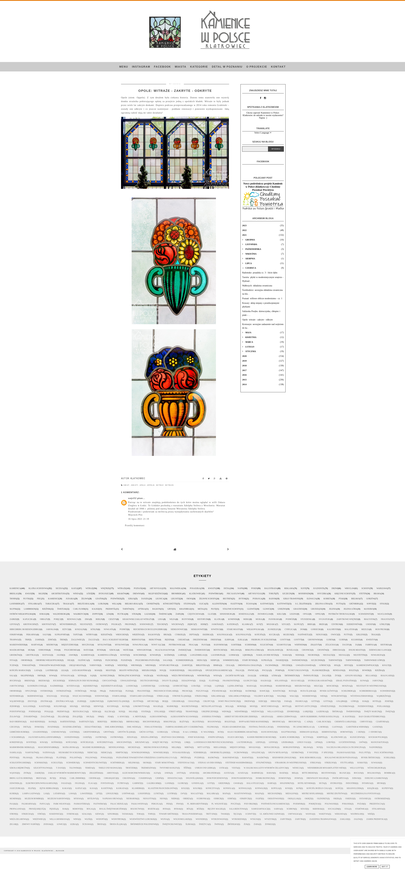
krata (84, 706)
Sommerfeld (229, 660)
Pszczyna (201, 691)
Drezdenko (199, 640)
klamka (246, 624)
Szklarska (217, 696)
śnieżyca (204, 824)
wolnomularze (181, 819)
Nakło (286, 655)
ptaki (341, 599)
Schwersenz (386, 691)
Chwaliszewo (127, 681)
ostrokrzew (381, 799)
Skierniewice (34, 696)
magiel (157, 706)
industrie (351, 783)
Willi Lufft (355, 768)
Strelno (314, 763)
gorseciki (316, 629)
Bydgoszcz (104, 594)
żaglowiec (76, 640)
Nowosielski (159, 752)
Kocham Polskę (377, 737)
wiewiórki (240, 711)
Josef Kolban (195, 737)
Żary (178, 614)
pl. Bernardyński (196, 804)
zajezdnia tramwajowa (321, 819)
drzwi (335, 588)
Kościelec (86, 742)
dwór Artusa (339, 778)
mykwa (77, 799)
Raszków (261, 758)
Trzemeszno (147, 768)
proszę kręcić (36, 809)
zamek (38, 640)
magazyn (196, 793)
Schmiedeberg (183, 660)
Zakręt (38, 773)
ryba (165, 809)
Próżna (184, 758)
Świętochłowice (171, 824)
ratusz (87, 650)
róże (199, 809)
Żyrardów (29, 717)
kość (338, 788)
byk (62, 778)
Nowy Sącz (157, 645)
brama (377, 594)
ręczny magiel (215, 809)
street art (174, 711)
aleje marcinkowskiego (135, 773)
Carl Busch (323, 722)
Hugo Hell (296, 681)
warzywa (324, 814)
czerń (158, 778)
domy (298, 778)
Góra (174, 732)
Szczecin (286, 594)
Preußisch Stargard (165, 691)
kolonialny (242, 635)
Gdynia (13, 624)
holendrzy (286, 783)
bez (164, 701)
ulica (202, 604)
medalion (291, 793)
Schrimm (249, 645)
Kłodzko (368, 609)
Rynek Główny (327, 691)
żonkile (269, 824)
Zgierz (80, 701)
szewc (98, 814)
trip (27, 640)
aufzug (228, 773)
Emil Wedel (133, 727)
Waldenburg (59, 614)
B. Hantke (348, 717)
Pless (128, 691)
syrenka (71, 814)
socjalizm (333, 809)
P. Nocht (311, 752)
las (45, 793)
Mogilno (253, 747)
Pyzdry (198, 758)
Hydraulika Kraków (319, 681)
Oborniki (14, 691)
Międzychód (236, 747)
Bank (51, 722)
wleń (87, 819)
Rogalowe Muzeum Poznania (340, 758)
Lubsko (233, 655)
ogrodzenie (176, 670)
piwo (178, 804)
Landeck (130, 686)
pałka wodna (138, 804)
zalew (357, 819)
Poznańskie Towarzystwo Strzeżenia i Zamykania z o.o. (145, 758)
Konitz (124, 655)
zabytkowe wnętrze (347, 619)
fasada (65, 783)
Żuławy (14, 717)
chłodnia (128, 778)
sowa (52, 676)
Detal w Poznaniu (227, 66)
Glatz (211, 614)
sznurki (112, 814)
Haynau (46, 655)
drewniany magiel (316, 778)
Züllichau (330, 645)
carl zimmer (76, 778)
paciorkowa (345, 706)
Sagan (166, 660)
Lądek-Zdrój (234, 686)
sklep (41, 594)
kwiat (127, 485)
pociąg (265, 670)
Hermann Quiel (308, 732)
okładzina (193, 670)
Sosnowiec (145, 624)
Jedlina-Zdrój (148, 737)
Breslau (14, 594)
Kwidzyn (370, 640)
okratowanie (275, 799)
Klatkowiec (195, 594)
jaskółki (216, 624)
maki (97, 670)
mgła (228, 706)
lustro (171, 793)
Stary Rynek (248, 660)
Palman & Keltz (345, 752)
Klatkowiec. (337, 737)
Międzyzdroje (68, 645)
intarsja (366, 783)
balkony (153, 635)
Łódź (89, 594)
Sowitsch (216, 629)
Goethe (73, 732)
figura (78, 783)
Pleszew (125, 660)
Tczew (13, 665)
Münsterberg (67, 624)
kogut (385, 665)
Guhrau (161, 732)
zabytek (284, 819)
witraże (169, 485)
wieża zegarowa (18, 819)
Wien (322, 696)
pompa (278, 670)
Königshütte (170, 604)
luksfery (143, 793)
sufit (303, 588)
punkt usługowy (297, 670)
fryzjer (286, 665)
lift (98, 793)
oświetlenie (327, 706)
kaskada (121, 788)
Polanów (74, 758)
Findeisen (282, 727)
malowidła (176, 588)
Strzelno (329, 763)
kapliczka (28, 619)
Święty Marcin (372, 711)
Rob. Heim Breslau (309, 758)
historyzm (202, 619)
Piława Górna (43, 758)
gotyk (326, 701)
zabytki (299, 819)
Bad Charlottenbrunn (371, 717)
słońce (297, 624)
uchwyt (249, 814)
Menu (123, 66)
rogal (90, 809)
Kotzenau (72, 686)
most (252, 706)
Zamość (186, 665)
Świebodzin (352, 711)
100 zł (89, 717)
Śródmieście (291, 676)
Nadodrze (374, 747)
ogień (259, 799)
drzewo (248, 701)
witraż (160, 485)
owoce (334, 635)
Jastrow (99, 737)
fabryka (369, 645)
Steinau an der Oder (208, 763)
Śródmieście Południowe (143, 824)
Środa (100, 824)
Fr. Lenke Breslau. (302, 727)
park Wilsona (60, 804)
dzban (355, 778)
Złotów (137, 701)
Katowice (265, 604)
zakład (344, 819)
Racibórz (235, 691)
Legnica (160, 599)
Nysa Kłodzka (179, 752)
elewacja (312, 599)
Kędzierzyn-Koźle (110, 686)
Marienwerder (17, 645)
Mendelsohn (115, 747)
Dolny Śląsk (169, 681)
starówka (360, 809)
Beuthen (227, 599)
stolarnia (377, 809)
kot (259, 624)
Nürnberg (198, 752)
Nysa (12, 660)
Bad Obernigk (17, 722)
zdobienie (292, 711)
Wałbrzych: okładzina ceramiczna (257, 285)
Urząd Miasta (76, 665)
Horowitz (345, 732)
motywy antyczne (305, 706)
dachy (345, 645)
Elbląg (241, 640)
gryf (169, 609)
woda (216, 676)
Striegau (161, 696)
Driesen (215, 640)
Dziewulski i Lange (379, 650)
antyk (180, 773)
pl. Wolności (218, 804)
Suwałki (375, 763)
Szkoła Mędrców (19, 768)
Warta (108, 665)
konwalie (260, 788)
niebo (174, 799)
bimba (216, 665)
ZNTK (26, 773)
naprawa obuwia (111, 799)
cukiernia (144, 778)
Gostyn (284, 640)
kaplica (79, 788)
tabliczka (50, 604)
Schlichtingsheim (19, 763)
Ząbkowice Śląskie (117, 701)
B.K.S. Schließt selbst (114, 640)
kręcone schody (343, 594)
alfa (156, 773)
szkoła (113, 650)
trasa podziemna (191, 814)
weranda (340, 814)
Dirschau (338, 650)
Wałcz (293, 696)
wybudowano (218, 819)
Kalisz (95, 609)
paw (56, 650)
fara (286, 701)
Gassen (376, 727)
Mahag (250, 686)
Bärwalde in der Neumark (82, 681)
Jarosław (51, 629)
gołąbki (340, 701)
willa (115, 604)
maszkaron (16, 650)
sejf (121, 711)
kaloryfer (333, 629)
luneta (157, 793)
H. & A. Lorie (189, 732)
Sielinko (132, 763)
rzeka (95, 711)
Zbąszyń (315, 645)
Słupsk (13, 609)
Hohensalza (245, 614)
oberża (187, 799)
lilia (63, 670)
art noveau (156, 588)
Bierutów (154, 640)
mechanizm (274, 793)
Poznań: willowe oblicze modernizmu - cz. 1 (262, 298)
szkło (131, 599)
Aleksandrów (157, 717)
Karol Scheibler (288, 737)
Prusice (186, 691)
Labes (181, 655)
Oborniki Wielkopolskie (48, 660)
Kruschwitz (123, 742)
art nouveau (255, 594)
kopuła (275, 788)
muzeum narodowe (57, 799)
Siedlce (201, 660)
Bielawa (235, 650)
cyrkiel (179, 635)
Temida (89, 768)
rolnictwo (136, 809)
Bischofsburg (150, 722)
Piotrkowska (176, 645)
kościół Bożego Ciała (318, 788)
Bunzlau (291, 650)
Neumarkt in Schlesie (70, 752)
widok (225, 711)
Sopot (370, 604)
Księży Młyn (159, 742)
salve (46, 635)
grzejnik (222, 783)
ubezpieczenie (209, 711)
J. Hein (359, 732)
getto (314, 701)
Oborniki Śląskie (219, 752)
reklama (289, 588)
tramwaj (14, 640)
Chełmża (182, 640)
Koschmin (139, 655)
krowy (97, 706)
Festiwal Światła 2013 (260, 727)
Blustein (197, 722)
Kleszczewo (356, 737)
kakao (65, 788)
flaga (91, 783)
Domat (38, 727)
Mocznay (87, 645)
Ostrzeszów (62, 691)
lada (37, 670)
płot (213, 609)
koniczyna (211, 788)
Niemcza (105, 752)
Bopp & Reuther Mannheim (252, 722)
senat (304, 809)
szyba (81, 676)
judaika (70, 599)
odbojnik (43, 650)
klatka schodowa (38, 588)
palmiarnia (28, 804)
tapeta (76, 635)
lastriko (50, 670)
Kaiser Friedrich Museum (260, 737)
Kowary (154, 655)
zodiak (47, 824)
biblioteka (201, 665)
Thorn (13, 599)
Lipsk (317, 742)
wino (76, 819)
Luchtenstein (346, 742)
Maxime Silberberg (93, 747)
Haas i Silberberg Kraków (241, 732)
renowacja (73, 619)
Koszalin (80, 629)
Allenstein (218, 604)
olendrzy (322, 799)
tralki (374, 635)
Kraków (121, 594)
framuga (300, 701)
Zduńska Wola (63, 701)
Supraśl (265, 660)
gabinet (136, 783)
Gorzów (370, 599)
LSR (186, 742)
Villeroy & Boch (262, 696)
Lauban (163, 686)
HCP (219, 732)
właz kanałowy (163, 650)
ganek (168, 783)
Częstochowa (195, 614)
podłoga (257, 599)
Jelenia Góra (350, 609)
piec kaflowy (234, 594)
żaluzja (92, 640)
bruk (166, 635)
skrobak (317, 809)
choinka (93, 778)
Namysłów (31, 752)
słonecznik (106, 676)
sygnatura (325, 619)
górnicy (323, 665)
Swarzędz (281, 660)
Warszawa (382, 588)
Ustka (222, 768)
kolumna (59, 706)
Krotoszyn (48, 624)
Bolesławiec (274, 650)
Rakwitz (246, 758)
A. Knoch (122, 717)
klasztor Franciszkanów (161, 788)
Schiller (388, 758)
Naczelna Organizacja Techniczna (345, 747)
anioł (168, 773)
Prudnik (129, 624)
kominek (232, 619)
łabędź (307, 711)
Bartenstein (66, 722)
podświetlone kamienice (274, 804)
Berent (101, 722)
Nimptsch (120, 752)
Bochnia (14, 681)
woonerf (200, 819)
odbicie (217, 799)
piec (39, 599)
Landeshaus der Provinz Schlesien (212, 742)
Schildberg (347, 691)
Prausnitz (142, 691)
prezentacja (376, 804)
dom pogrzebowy (240, 778)
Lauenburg (217, 655)
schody (365, 588)
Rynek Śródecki (369, 758)
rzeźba (378, 670)
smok (40, 676)
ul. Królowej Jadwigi (271, 814)
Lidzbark (286, 742)
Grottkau (31, 655)
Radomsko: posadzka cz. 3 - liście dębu (259, 272)
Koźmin (168, 655)
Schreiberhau (366, 691)
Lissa (160, 619)
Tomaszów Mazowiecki (51, 665)
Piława (26, 758)
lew (108, 614)
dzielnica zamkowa (375, 778)
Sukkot (361, 763)
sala (12, 676)
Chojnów (322, 650)
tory (150, 814)
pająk (13, 804)
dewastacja (174, 778)
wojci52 (132, 498)
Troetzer (130, 768)
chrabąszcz (110, 778)
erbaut (274, 701)
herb (203, 624)
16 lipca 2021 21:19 (138, 519)
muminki (14, 799)
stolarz (158, 711)
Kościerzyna (104, 742)
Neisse (298, 655)
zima (87, 619)
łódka (275, 676)
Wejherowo (308, 696)
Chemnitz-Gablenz (344, 722)
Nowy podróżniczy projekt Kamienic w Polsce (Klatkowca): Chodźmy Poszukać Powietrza (263, 186)
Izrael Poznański (345, 681)
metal (201, 609)
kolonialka (223, 635)
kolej (184, 788)
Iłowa (363, 681)
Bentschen (219, 650)
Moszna (346, 686)
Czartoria (381, 722)
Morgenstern (290, 747)
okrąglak (293, 799)
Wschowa (176, 624)
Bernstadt (137, 640)
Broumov (294, 722)
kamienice (53, 599)
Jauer (60, 655)
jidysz (347, 665)
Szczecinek (317, 660)
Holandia (280, 681)
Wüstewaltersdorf (360, 696)
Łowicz (60, 824)
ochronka (202, 799)
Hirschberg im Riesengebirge (25, 629)
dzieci (262, 701)
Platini (60, 758)
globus (182, 783)
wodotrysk (117, 819)
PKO (92, 691)
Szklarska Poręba (238, 696)
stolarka (33, 604)
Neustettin (359, 655)
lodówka (127, 793)
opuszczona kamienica (218, 670)
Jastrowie (115, 737)
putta (339, 604)
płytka (121, 614)
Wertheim (300, 645)
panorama (274, 619)
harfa (271, 783)
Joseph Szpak (214, 737)
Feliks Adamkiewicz (232, 727)
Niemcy (91, 752)
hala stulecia (254, 783)
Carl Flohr (79, 609)
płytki (26, 599)
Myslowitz (103, 645)
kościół (259, 635)
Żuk (246, 824)
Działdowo (187, 681)
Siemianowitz (198, 629)
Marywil (35, 645)
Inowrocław (264, 614)
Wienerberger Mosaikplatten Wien (325, 768)
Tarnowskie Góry (373, 660)
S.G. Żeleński (301, 604)
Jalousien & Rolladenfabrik (43, 737)
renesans (338, 670)
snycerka (322, 594)
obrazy (44, 619)
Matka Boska (70, 747)
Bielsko (355, 599)
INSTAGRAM (141, 66)
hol (336, 665)
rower (365, 670)
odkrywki (15, 635)
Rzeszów (105, 635)
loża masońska (80, 670)
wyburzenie (238, 819)
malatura (350, 629)
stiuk (135, 614)
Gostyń (298, 640)
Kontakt (278, 66)
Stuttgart (345, 763)
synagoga (66, 676)
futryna (121, 783)
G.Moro (322, 727)
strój (40, 814)
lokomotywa (140, 706)
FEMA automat (152, 727)
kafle (75, 588)
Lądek (218, 686)
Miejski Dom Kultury (155, 747)
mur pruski (381, 629)
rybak (177, 809)
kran (72, 706)
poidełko (33, 711)
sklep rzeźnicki (156, 594)
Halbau (265, 681)
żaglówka (46, 717)
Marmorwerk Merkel (21, 747)
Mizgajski (219, 747)
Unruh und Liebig (204, 768)
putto (347, 635)
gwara (237, 783)
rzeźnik (46, 609)
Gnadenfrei (39, 732)
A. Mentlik (138, 717)
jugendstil (319, 588)
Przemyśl (111, 609)
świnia (218, 824)
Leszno (293, 614)
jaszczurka (16, 788)
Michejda (133, 747)
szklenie (360, 635)
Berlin (99, 619)
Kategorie (199, 66)
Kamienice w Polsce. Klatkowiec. (38, 850)
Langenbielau (197, 655)
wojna (164, 819)
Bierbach (115, 722)
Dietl (26, 727)
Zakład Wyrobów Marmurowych (65, 773)
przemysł (62, 711)
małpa (258, 793)
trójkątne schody (128, 676)
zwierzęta (183, 650)
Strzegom (200, 696)
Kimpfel (321, 737)
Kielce (280, 614)
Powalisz (105, 758)
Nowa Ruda (377, 655)
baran (270, 773)
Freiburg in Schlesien (262, 640)
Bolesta (229, 722)
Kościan (70, 742)
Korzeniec (15, 742)
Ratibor (250, 691)
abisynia (111, 773)
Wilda (172, 619)
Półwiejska (218, 691)
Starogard (118, 696)
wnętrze (105, 588)
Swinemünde (298, 660)
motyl (285, 706)
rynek (100, 650)
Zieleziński (95, 773)
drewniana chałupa (248, 665)
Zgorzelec (273, 629)
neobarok (131, 799)
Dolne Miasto (356, 650)
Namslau (14, 752)
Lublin (101, 604)
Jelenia (333, 609)
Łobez (263, 676)
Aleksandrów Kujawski (183, 717)
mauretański (189, 706)
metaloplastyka (210, 706)
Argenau (266, 717)
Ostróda (79, 691)
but (52, 778)
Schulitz (55, 763)
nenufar (320, 635)
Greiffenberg (90, 732)
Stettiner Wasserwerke (237, 763)
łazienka (321, 711)
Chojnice (306, 650)
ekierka (207, 635)
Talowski (74, 768)
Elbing (228, 640)
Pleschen (110, 660)
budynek (186, 619)
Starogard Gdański (140, 696)
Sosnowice (100, 696)
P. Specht (326, 752)
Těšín (186, 768)
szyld (285, 624)
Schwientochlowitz (93, 763)
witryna (90, 635)
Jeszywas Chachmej (171, 737)
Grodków (15, 655)
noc (162, 670)
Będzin (168, 640)
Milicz (317, 686)
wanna (309, 814)
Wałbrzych (79, 614)
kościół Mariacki (19, 670)
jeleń (31, 788)
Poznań (138, 588)
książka (371, 788)
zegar (13, 824)
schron (291, 809)
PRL (101, 691)
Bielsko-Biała (132, 604)
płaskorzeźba (319, 670)
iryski (380, 783)
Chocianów (108, 681)
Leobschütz (179, 686)
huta (321, 783)
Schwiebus (71, 763)
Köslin (94, 629)
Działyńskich (92, 727)
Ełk (201, 681)
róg (189, 809)
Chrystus (365, 722)
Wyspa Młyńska (167, 665)
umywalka (294, 814)
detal (227, 588)
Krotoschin (29, 624)
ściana (249, 604)
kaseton (105, 788)
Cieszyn (113, 619)
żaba (256, 824)
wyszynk (269, 819)
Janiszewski (70, 737)
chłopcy (207, 701)
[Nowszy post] (122, 549)
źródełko (232, 824)
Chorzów (151, 604)
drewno (137, 594)
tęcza (236, 814)
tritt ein (210, 814)
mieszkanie (148, 670)
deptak (193, 635)
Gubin (342, 640)
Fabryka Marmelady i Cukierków (183, 727)
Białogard (386, 676)
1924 (109, 717)
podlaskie (382, 706)
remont (77, 809)
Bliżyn (183, 722)
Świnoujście (309, 676)
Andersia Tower (210, 717)
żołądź (76, 717)
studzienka (307, 619)
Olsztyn (235, 604)
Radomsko (219, 645)
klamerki (137, 788)
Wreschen (121, 635)
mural (259, 619)
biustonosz (327, 773)
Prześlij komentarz (134, 525)
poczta (234, 804)
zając (251, 676)
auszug (242, 773)
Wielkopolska (254, 629)
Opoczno (29, 691)
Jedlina (131, 737)
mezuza (365, 629)
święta (389, 711)
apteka (141, 609)
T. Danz (59, 768)
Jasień (86, 737)
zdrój (51, 640)
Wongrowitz (337, 696)
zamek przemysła (375, 819)
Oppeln (151, 485)
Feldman (211, 727)
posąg (47, 711)
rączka (109, 711)
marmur (171, 706)
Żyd (337, 676)
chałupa (192, 701)
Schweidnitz (364, 614)
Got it (385, 866)
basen (283, 773)
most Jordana (268, 706)
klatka (218, 619)
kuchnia (111, 706)
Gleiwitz (251, 609)
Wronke (135, 665)
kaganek (28, 706)
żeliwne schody (207, 599)
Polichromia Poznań (146, 660)
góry (353, 701)
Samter (235, 645)
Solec (64, 696)
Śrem (62, 640)
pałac (239, 670)
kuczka (273, 635)
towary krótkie (167, 814)
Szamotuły (283, 645)
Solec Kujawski (81, 696)
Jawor (72, 655)
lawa (71, 793)
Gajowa (336, 727)
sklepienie (26, 676)
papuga (43, 804)
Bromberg (176, 594)
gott (209, 783)
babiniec (256, 773)
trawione (191, 711)
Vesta (235, 768)
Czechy (13, 727)
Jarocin (376, 681)
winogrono (143, 650)
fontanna (106, 783)
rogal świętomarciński (112, 809)
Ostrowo (100, 624)
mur (30, 650)
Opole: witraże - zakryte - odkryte (257, 319)
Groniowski (314, 640)
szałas (85, 814)
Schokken (39, 763)
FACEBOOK (162, 66)
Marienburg (282, 686)
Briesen (28, 681)
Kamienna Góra (106, 655)
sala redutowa (237, 809)
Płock (205, 645)
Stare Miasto (234, 629)
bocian (357, 773)
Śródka (336, 711)
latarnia (58, 793)
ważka (147, 676)
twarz (224, 814)
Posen (254, 588)
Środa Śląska (117, 824)
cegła (229, 665)
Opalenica (257, 752)
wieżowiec (38, 819)
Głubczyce (249, 681)
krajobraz (185, 609)
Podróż (123, 629)
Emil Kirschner (113, 727)
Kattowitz (282, 604)
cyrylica (289, 629)
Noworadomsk (139, 752)
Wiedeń (121, 665)
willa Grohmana (58, 819)
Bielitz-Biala (84, 604)
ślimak (189, 824)
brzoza (40, 778)
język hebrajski (48, 788)
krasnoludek (354, 788)
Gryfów (107, 732)
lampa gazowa (30, 793)
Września (137, 635)
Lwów (362, 742)
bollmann (372, 773)
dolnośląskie (193, 778)
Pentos (13, 758)
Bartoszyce (85, 722)
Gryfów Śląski (125, 732)
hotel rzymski (305, 783)
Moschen (331, 686)
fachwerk (270, 665)
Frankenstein (230, 681)
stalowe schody (231, 609)
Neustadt (85, 624)
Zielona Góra (322, 604)
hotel (376, 701)
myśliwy (92, 799)
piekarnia (31, 635)
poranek (346, 804)
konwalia (244, 788)
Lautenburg (243, 742)
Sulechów (265, 645)
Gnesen (370, 624)
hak (364, 701)
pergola (155, 804)
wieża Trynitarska (181, 676)
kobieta (328, 599)
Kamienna (86, 655)
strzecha (26, 814)
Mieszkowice (301, 686)
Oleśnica (82, 660)
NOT (319, 747)
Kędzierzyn (89, 686)
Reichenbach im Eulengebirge (149, 629)
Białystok (369, 619)
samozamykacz (259, 809)
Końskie (55, 742)
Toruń (272, 594)
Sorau (42, 614)
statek (144, 711)
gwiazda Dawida (304, 665)
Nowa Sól (109, 629)
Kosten (30, 742)
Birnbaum (131, 722)
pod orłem (249, 804)
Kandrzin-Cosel (36, 686)
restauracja (79, 711)
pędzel (53, 809)
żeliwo (84, 599)
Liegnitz (175, 599)
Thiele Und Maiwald (109, 768)
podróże (290, 619)
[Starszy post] (228, 549)
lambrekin (29, 609)
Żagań (325, 676)
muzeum (287, 635)
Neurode (312, 655)
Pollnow (90, 758)
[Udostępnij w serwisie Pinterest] (226, 479)
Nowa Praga (139, 645)
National (48, 752)
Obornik (25, 660)
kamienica (15, 588)
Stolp (383, 604)
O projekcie (256, 66)
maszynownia (241, 793)
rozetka (152, 809)
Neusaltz (328, 655)
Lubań (194, 686)
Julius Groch (234, 737)
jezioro (13, 706)
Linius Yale (303, 742)
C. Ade (308, 722)
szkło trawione (291, 599)
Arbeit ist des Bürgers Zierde (239, 717)
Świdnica (164, 614)
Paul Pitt (363, 752)
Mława (307, 747)
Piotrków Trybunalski (340, 614)
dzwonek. (15, 783)
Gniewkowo (57, 732)
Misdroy (50, 645)
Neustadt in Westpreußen (370, 686)
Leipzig (259, 742)
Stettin (363, 594)
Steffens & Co (185, 763)
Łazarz (148, 614)
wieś (370, 814)
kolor (196, 788)
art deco (151, 701)
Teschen (161, 624)
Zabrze (13, 619)
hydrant (335, 783)
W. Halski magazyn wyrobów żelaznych (265, 768)
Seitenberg (15, 696)
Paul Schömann (382, 752)
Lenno (272, 742)
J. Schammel (16, 737)
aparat (193, 773)
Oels (69, 660)
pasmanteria (80, 804)
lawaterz (85, 793)
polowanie (330, 804)
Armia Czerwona (285, 717)
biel (294, 773)
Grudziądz (316, 609)
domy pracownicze (228, 701)
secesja (60, 588)
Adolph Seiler (352, 676)
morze (240, 706)
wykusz (254, 819)
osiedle (349, 799)
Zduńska (45, 701)
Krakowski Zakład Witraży (137, 619)
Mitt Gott (202, 747)
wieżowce (256, 711)
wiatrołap (356, 814)
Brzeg (322, 624)
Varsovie (94, 665)
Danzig (145, 599)
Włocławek (383, 614)
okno (189, 599)
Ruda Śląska (307, 691)
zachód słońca (233, 676)
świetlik (61, 609)
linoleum (111, 793)
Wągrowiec (16, 701)
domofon (284, 778)
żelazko (62, 717)
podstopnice (16, 711)
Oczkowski (240, 752)
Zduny (31, 701)
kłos (124, 706)
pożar (360, 804)
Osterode (45, 691)
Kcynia (307, 737)
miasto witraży (127, 670)
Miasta (180, 66)
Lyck (206, 686)
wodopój (100, 819)
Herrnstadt (328, 732)
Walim (280, 696)
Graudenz (298, 609)
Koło (42, 742)
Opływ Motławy (276, 752)
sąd (92, 676)
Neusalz (343, 655)
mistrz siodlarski (311, 793)
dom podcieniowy (216, 778)
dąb (357, 645)
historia (384, 645)
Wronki (149, 665)
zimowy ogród (29, 824)
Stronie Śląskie (180, 696)
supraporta (61, 635)
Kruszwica (141, 742)
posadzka (195, 588)
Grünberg (354, 604)
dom (302, 629)
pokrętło (314, 804)
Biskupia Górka (253, 650)
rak (64, 809)
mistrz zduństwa (336, 793)
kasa (92, 788)
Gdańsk (99, 599)
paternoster (364, 706)
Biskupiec (169, 722)
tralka (67, 604)
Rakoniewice (229, 758)
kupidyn (386, 788)
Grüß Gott (145, 732)
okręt (308, 799)
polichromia (71, 650)
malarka (212, 793)
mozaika (271, 624)
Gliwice (267, 609)
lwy (183, 793)
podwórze (116, 599)
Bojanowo (213, 722)
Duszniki (52, 727)
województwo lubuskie (142, 819)
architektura (58, 594)
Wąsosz (14, 773)
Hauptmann (287, 732)
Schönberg (116, 763)
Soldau (51, 696)
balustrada (270, 588)
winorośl (202, 676)
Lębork (246, 655)
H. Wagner (206, 732)
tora (139, 814)
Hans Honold (268, 732)
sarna (277, 809)
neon (162, 799)
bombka (388, 773)
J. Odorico (374, 732)
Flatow (213, 681)
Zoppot (96, 614)
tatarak (126, 814)
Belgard (370, 676)
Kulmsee (355, 640)
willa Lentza (274, 711)
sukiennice (55, 814)
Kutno (175, 742)
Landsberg (15, 604)
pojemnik (298, 804)
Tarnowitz (334, 660)
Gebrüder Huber (18, 732)
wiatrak (161, 676)
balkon (156, 609)
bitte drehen (308, 773)
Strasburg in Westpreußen (289, 763)
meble (246, 619)
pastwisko (98, 804)
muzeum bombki (33, 799)
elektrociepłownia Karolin (40, 783)
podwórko (214, 594)
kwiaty (135, 485)
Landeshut (147, 686)
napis (240, 588)
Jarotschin (16, 686)
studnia (188, 604)
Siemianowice (178, 629)
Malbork (265, 686)
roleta (352, 670)
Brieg (310, 624)
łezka (73, 824)
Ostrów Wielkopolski (21, 614)
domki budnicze (264, 778)
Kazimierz (55, 686)
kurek (13, 793)
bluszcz (344, 773)
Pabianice (114, 691)
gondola (196, 783)
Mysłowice (121, 645)
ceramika (177, 701)
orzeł (336, 799)
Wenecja (297, 768)
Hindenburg (226, 614)
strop (13, 814)
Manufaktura (378, 742)
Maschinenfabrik (47, 747)
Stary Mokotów (163, 763)
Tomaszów (27, 665)
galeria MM (153, 783)
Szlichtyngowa (42, 768)
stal (347, 809)
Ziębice (191, 624)
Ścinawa (86, 824)
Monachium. (270, 747)
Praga (192, 645)
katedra (231, 624)
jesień (388, 701)
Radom (272, 599)
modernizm (304, 594)
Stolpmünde (262, 763)
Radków (212, 758)
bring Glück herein (20, 778)
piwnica (252, 670)
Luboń (329, 742)
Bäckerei (58, 681)
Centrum (336, 624)
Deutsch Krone (148, 681)
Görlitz (384, 624)
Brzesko (42, 681)
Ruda (291, 691)
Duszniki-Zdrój (71, 727)
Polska (115, 624)
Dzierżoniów (353, 624)
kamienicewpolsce (366, 665)
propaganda (16, 809)
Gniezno (282, 609)
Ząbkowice (95, 701)
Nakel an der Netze (266, 655)
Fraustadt (386, 619)
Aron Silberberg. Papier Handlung (318, 717)
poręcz (57, 619)
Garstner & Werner (356, 727)
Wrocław (350, 588)
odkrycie (245, 799)
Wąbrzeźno (383, 696)
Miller (175, 747)
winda (76, 594)
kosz (287, 788)
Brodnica (277, 722)
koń (298, 788)
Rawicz (263, 691)
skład (132, 711)
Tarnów (127, 609)
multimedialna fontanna (364, 793)
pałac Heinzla (117, 804)
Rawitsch (278, 691)
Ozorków (296, 752)
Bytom (242, 599)
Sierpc (214, 660)
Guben (329, 640)
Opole (143, 485)
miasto (109, 670)
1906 (100, 717)
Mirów (188, 747)
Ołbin (96, 660)
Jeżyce (65, 629)
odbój (230, 799)
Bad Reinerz (36, 722)
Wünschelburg (375, 768)
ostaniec (364, 799)
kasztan (43, 706)
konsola (228, 788)
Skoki (146, 763)
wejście (127, 650)
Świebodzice (201, 650)
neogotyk (148, 799)
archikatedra (210, 773)
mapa (225, 793)
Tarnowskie (352, 660)
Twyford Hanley (169, 768)
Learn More (372, 866)
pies (168, 804)
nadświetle (304, 635)
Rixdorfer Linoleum (283, 758)
